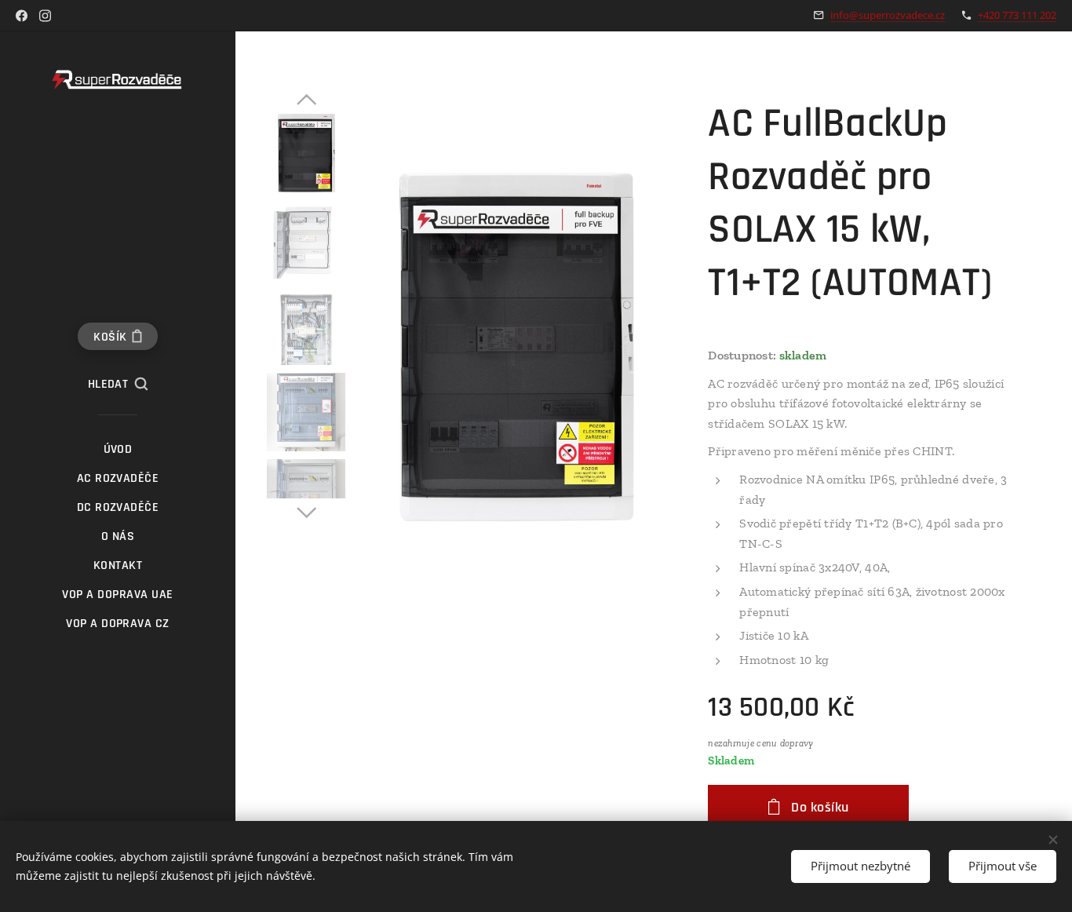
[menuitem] (118, 449)
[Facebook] (21, 15)
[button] (118, 384)
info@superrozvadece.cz (887, 15)
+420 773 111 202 (1017, 15)
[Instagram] (45, 15)
